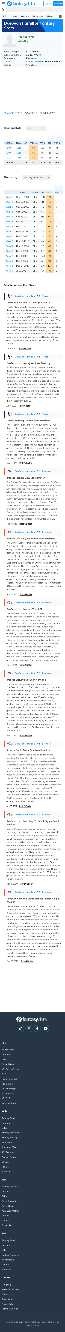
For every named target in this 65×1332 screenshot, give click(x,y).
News (50, 16)
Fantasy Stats (8, 1118)
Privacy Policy (8, 1304)
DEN (19, 148)
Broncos (46, 471)
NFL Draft (6, 1098)
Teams (5, 1166)
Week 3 (9, 207)
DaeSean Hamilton (25, 296)
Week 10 (9, 236)
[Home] (21, 4)
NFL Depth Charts (10, 1069)
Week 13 (9, 251)
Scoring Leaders (10, 1186)
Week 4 (9, 211)
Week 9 (9, 231)
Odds (4, 1059)
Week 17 (9, 270)
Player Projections (10, 1201)
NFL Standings (9, 1088)
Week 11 (9, 241)
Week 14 (9, 256)
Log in (47, 3)
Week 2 (9, 202)
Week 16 (9, 266)
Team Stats (7, 1084)
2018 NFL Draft (33, 61)
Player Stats (8, 1049)
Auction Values (9, 1157)
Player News (8, 1064)
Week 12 (9, 246)
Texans (46, 296)
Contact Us (7, 1294)
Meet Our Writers (10, 1289)
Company (6, 1284)
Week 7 (9, 221)
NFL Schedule (8, 1093)
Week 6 (9, 216)
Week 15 (9, 261)
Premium (58, 3)
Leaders (25, 16)
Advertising (7, 1299)
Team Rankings (9, 1079)
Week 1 (9, 197)
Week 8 (9, 226)
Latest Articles (9, 1103)
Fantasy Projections (11, 1132)
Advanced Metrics (10, 1147)
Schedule (6, 1171)
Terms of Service (10, 1308)
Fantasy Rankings (10, 1137)
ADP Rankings (8, 1152)
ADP (4, 1074)
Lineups (5, 1162)
